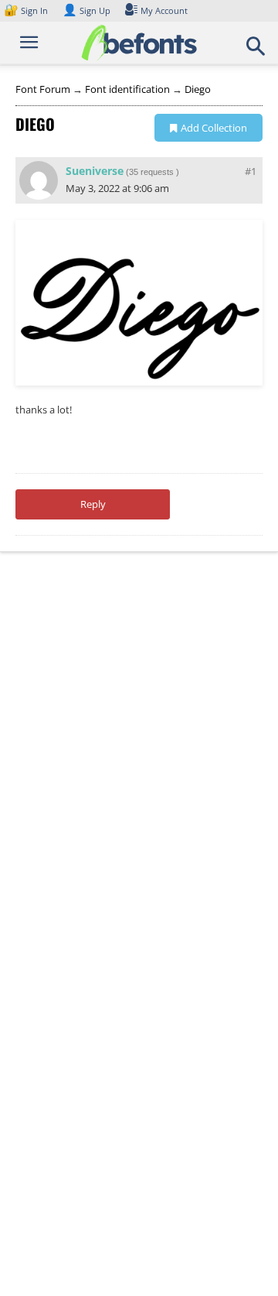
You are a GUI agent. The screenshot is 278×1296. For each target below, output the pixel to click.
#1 (250, 171)
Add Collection (214, 128)
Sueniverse (95, 170)
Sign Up (86, 10)
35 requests (151, 172)
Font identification (127, 89)
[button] (256, 51)
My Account (164, 10)
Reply (93, 504)
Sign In (27, 10)
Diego (198, 89)
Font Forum (42, 89)
